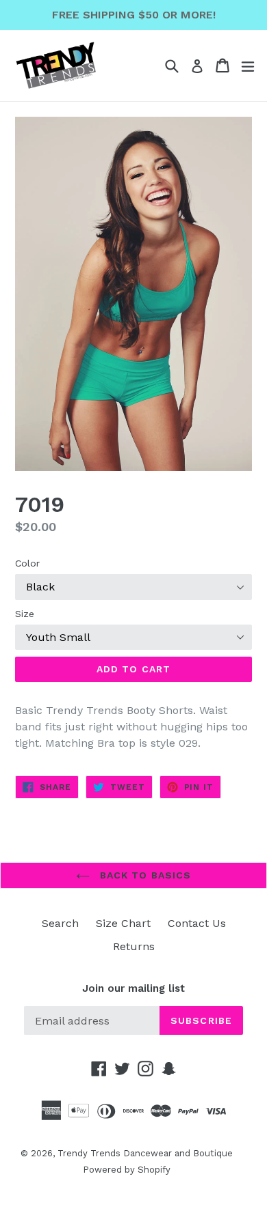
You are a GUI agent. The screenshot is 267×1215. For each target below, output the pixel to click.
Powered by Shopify (126, 1169)
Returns (134, 946)
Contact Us (197, 923)
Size (24, 613)
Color (27, 563)
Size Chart (123, 923)
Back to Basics (144, 875)
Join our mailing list (133, 988)
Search (60, 923)
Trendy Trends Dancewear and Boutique (145, 1153)
